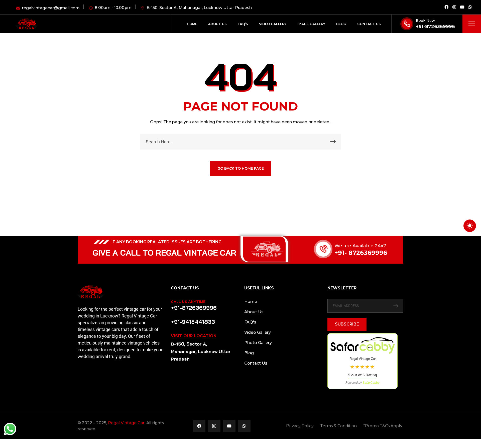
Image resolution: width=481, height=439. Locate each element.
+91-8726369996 (435, 26)
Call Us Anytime (188, 301)
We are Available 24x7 (360, 246)
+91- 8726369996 (360, 252)
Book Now (425, 20)
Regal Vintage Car (126, 422)
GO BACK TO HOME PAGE (240, 168)
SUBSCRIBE (347, 324)
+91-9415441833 (193, 321)
